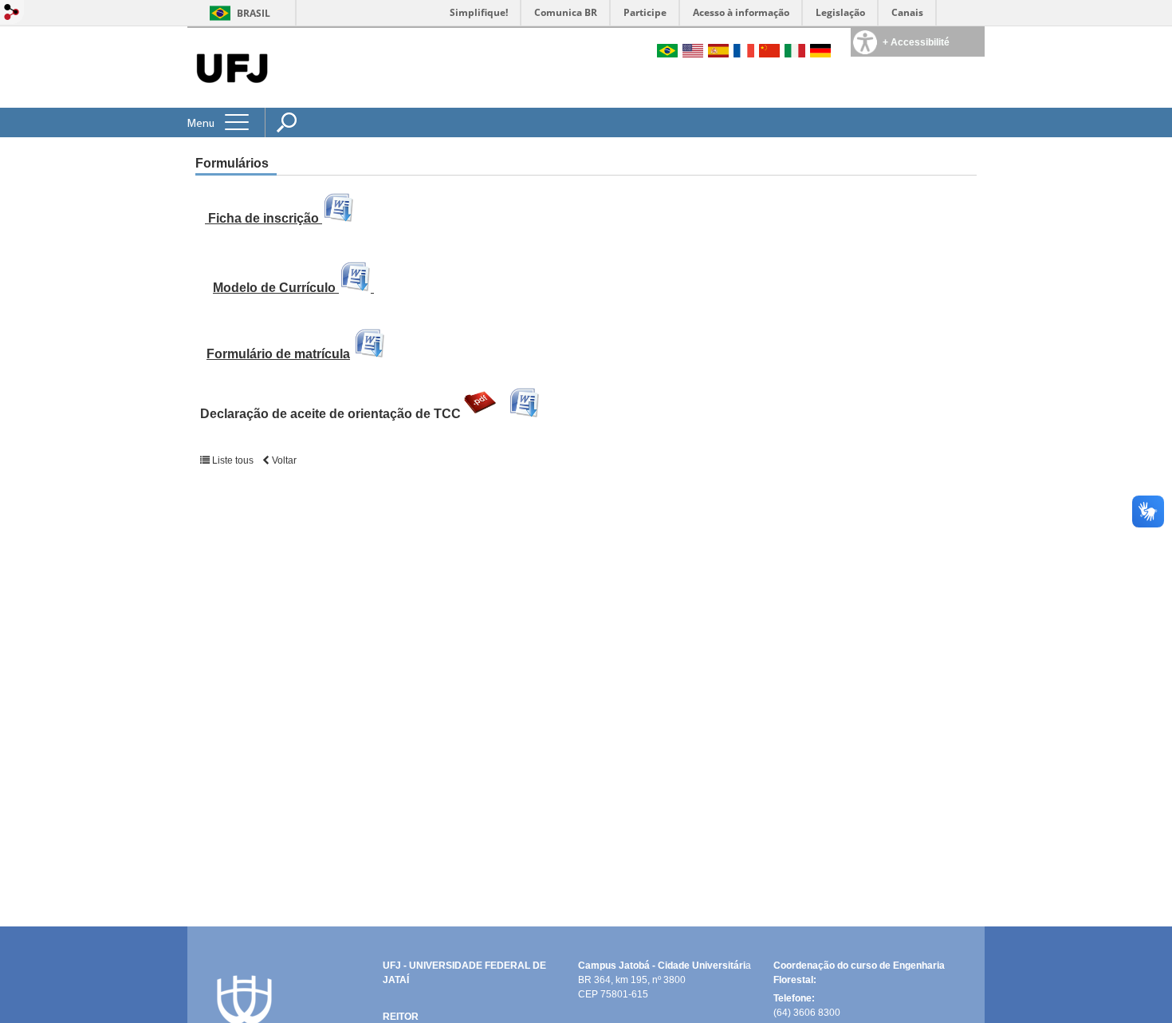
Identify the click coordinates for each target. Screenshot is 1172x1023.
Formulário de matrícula (278, 354)
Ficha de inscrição (263, 218)
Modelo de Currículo (276, 287)
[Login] (12, 13)
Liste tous (233, 460)
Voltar (283, 460)
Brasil (253, 13)
